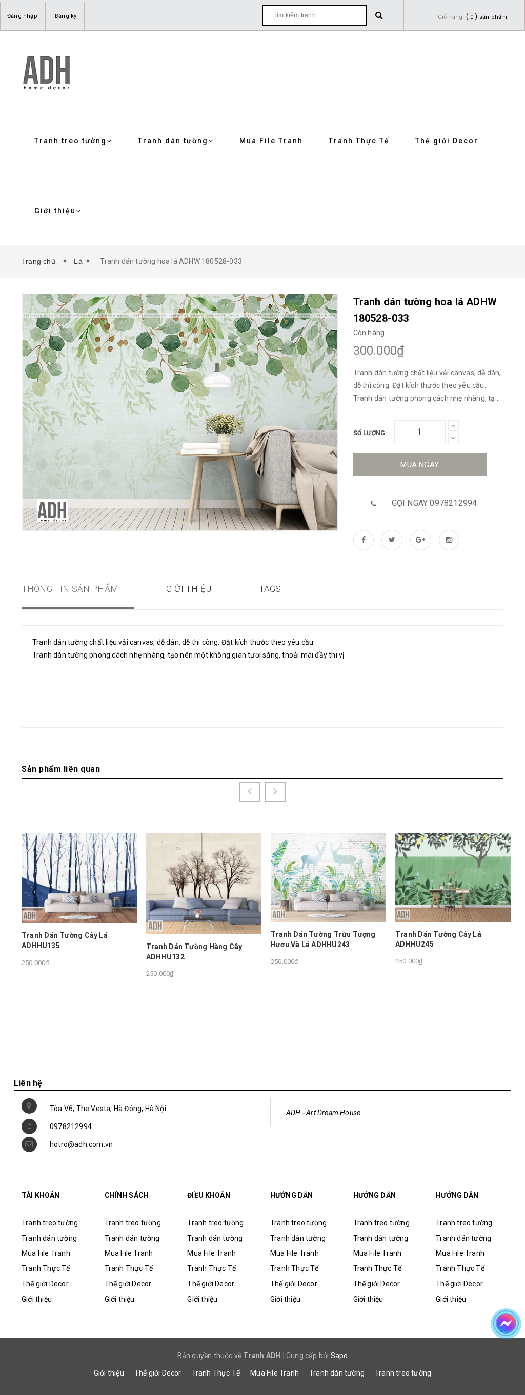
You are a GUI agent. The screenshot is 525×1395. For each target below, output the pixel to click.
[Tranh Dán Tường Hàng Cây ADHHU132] (79, 883)
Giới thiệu (55, 211)
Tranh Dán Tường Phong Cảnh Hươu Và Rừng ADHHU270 (448, 938)
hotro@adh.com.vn (81, 1144)
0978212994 (71, 1126)
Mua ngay (419, 464)
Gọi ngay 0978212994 (434, 503)
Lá (78, 261)
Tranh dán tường (173, 141)
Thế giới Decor (446, 141)
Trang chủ (40, 261)
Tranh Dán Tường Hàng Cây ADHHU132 (69, 951)
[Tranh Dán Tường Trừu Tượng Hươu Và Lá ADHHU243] (203, 877)
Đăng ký (65, 16)
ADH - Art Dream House (323, 1113)
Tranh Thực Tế (359, 141)
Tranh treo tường (70, 141)
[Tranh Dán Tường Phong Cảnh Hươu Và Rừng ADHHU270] (453, 876)
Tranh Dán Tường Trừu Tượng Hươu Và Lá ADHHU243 (198, 939)
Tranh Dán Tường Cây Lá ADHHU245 (314, 939)
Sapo (339, 1355)
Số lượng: (370, 433)
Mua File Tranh (271, 141)
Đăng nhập (22, 16)
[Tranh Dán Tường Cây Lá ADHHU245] (328, 876)
